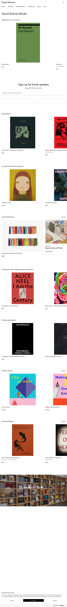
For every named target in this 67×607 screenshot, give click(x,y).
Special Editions (20, 6)
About (39, 6)
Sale (45, 6)
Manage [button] (12, 600)
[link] (28, 43)
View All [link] (63, 217)
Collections (31, 6)
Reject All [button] (55, 600)
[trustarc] (62, 605)
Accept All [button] (33, 600)
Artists (3, 6)
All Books (10, 6)
